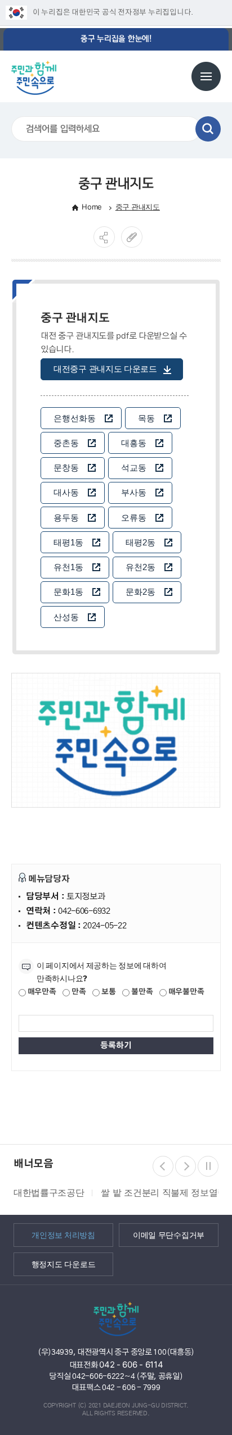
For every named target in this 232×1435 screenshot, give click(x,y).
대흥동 (133, 443)
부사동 (133, 492)
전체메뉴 (206, 76)
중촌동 (66, 443)
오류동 (133, 517)
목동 (146, 418)
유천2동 (140, 567)
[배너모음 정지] (208, 1166)
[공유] (104, 237)
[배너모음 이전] (163, 1166)
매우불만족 (185, 992)
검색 (208, 129)
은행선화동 (74, 418)
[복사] (131, 237)
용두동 (66, 517)
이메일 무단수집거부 (168, 1234)
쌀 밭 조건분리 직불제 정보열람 (163, 1192)
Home (92, 206)
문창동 (66, 467)
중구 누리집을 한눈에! (116, 39)
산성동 (66, 617)
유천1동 (68, 567)
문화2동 (140, 591)
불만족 (141, 992)
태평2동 (140, 542)
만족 (78, 992)
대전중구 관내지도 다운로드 (105, 368)
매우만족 (41, 992)
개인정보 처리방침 (63, 1234)
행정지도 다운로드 (63, 1263)
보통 (107, 992)
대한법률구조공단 (49, 1192)
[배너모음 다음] (185, 1166)
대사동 (66, 492)
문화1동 (68, 591)
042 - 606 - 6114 (131, 1364)
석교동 (133, 467)
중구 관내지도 (137, 206)
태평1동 (68, 542)
